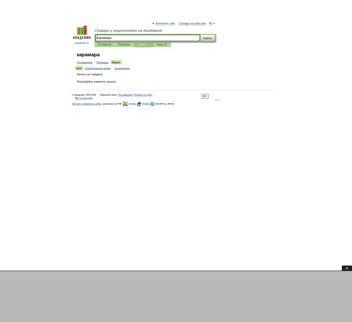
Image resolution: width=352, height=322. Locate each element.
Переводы (124, 44)
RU (211, 23)
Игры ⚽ (162, 44)
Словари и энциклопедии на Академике (128, 31)
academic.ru (82, 43)
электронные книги (98, 68)
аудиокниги (122, 68)
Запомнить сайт (165, 23)
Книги (142, 44)
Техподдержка (125, 95)
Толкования (104, 44)
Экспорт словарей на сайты (86, 104)
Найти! (207, 38)
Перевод (102, 62)
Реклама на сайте (143, 95)
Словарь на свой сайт (192, 23)
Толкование (84, 62)
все (79, 68)
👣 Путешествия (84, 98)
